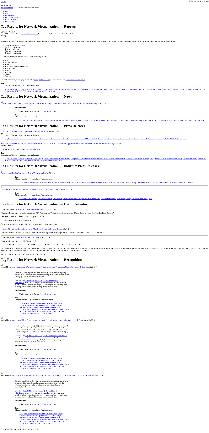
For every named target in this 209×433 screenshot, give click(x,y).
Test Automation (137, 199)
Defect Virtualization (51, 89)
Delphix (61, 89)
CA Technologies (37, 89)
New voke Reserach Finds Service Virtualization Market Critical (23, 131)
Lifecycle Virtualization (29, 34)
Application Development (14, 139)
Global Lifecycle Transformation (91, 89)
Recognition (9, 21)
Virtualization (50, 91)
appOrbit (28, 89)
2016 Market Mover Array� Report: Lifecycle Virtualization (46, 336)
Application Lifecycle (16, 89)
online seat (27, 224)
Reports (8, 11)
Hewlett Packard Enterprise (112, 89)
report (36, 80)
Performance (121, 199)
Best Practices (57, 199)
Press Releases (10, 15)
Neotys (148, 89)
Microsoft (142, 89)
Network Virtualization (159, 89)
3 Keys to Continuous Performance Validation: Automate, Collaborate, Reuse (34, 229)
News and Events (7, 8)
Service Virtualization (186, 89)
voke (202, 120)
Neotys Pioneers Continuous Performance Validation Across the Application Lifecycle (30, 189)
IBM (80, 120)
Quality (176, 89)
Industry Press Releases (13, 17)
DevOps (67, 89)
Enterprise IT (75, 89)
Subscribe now (44, 80)
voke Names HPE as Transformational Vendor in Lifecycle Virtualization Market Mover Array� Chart (47, 320)
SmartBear (159, 139)
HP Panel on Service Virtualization (28, 237)
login (22, 80)
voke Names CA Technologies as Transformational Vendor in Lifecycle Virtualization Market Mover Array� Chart (51, 375)
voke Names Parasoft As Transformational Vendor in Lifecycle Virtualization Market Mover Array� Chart (48, 267)
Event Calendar (10, 19)
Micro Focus (108, 139)
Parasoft (170, 89)
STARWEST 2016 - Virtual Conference (29, 209)
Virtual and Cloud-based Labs (34, 91)
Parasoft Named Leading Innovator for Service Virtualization (22, 173)
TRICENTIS (19, 91)
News (7, 13)
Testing (145, 199)
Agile (7, 89)
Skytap (196, 89)
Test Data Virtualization (162, 120)
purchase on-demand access (75, 80)
